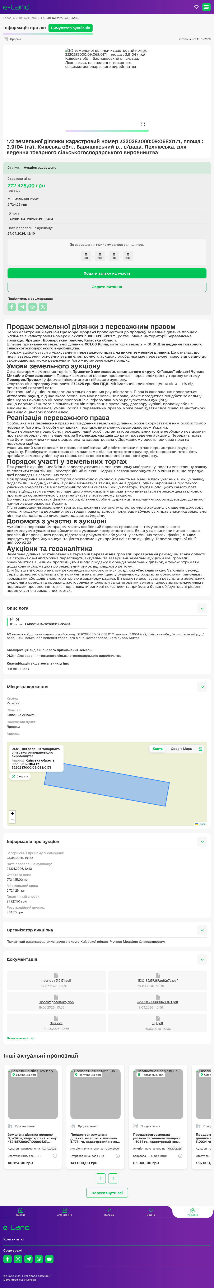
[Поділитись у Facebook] (12, 307)
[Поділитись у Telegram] (22, 307)
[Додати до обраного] (143, 54)
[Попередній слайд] (101, 1178)
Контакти (11, 1239)
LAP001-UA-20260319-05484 (60, 17)
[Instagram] (18, 1259)
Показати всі (17, 1038)
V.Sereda (30, 1279)
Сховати (22, 776)
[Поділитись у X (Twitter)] (43, 307)
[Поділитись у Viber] (32, 307)
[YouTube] (49, 1259)
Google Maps (181, 748)
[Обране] (196, 7)
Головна (9, 17)
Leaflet (202, 824)
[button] (12, 814)
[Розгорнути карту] (200, 749)
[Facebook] (7, 1259)
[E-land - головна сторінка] (16, 7)
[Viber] (39, 1259)
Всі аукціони (28, 17)
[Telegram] (28, 1259)
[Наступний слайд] (113, 1178)
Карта (158, 748)
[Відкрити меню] (206, 7)
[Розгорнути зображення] (143, 124)
